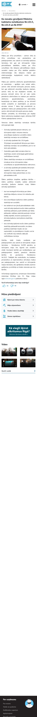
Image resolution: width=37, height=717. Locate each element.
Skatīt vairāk (6, 371)
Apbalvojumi (7, 713)
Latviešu (23, 4)
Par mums (7, 704)
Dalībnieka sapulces (10, 710)
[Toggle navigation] (33, 4)
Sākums (4, 11)
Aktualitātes (12, 11)
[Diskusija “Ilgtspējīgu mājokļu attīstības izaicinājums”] (9, 363)
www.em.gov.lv (10, 278)
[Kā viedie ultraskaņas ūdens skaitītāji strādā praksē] (27, 352)
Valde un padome (9, 707)
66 (7, 286)
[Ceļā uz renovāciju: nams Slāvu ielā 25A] (9, 352)
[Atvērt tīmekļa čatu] (29, 703)
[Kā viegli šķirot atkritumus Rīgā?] (18, 330)
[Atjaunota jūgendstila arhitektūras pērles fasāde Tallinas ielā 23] (27, 363)
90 (15, 286)
